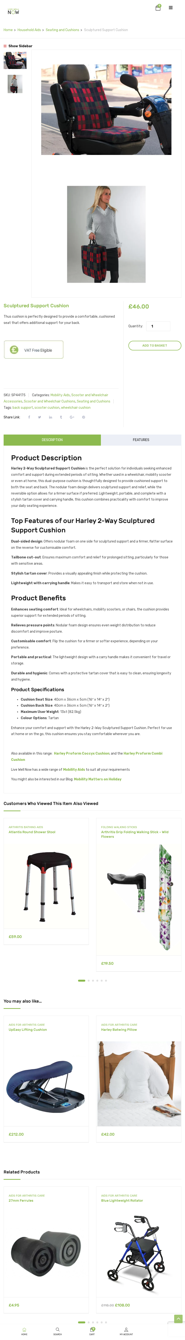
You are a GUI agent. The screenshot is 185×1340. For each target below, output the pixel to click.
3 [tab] (93, 981)
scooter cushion (46, 408)
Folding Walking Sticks (119, 827)
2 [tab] (89, 981)
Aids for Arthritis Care (27, 1024)
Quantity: (135, 326)
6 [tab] (106, 981)
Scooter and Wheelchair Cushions (49, 401)
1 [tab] (81, 981)
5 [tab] (102, 981)
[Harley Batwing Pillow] (138, 1083)
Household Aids (29, 30)
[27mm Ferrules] (46, 1254)
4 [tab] (97, 981)
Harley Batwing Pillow (119, 1030)
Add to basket (154, 345)
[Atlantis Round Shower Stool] (46, 886)
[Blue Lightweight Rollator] (138, 1254)
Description (52, 440)
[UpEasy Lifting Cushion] (46, 1083)
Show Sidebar (20, 46)
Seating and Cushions (62, 30)
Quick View (46, 916)
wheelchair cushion (76, 408)
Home (8, 30)
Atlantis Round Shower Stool (32, 832)
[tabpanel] (46, 885)
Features (141, 440)
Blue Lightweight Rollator (122, 1201)
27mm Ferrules (21, 1201)
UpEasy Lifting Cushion (28, 1030)
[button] (158, 9)
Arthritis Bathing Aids (26, 827)
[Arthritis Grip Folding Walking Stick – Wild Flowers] (138, 899)
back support (23, 408)
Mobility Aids (60, 395)
